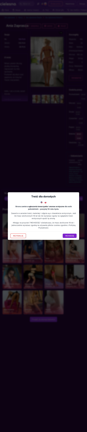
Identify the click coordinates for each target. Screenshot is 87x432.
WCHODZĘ (69, 236)
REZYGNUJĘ (18, 236)
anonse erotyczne (56, 206)
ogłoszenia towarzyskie (38, 206)
